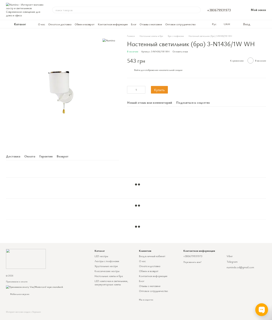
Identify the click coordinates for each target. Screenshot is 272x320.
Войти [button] (137, 69)
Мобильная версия (19, 294)
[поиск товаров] (197, 10)
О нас (41, 24)
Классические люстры (107, 271)
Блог (133, 24)
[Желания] (256, 24)
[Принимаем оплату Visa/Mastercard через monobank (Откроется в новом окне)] (34, 286)
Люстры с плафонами (107, 261)
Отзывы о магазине (151, 24)
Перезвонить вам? (192, 261)
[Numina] (109, 40)
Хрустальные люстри (106, 266)
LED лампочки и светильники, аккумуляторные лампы (111, 282)
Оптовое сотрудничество (180, 24)
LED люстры (101, 256)
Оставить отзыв (180, 51)
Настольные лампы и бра (109, 276)
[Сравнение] (264, 24)
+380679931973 (219, 10)
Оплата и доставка (59, 24)
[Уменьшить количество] (130, 89)
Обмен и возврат (85, 24)
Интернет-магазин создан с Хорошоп (23, 311)
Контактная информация (113, 24)
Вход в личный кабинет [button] (152, 256)
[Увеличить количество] (142, 89)
